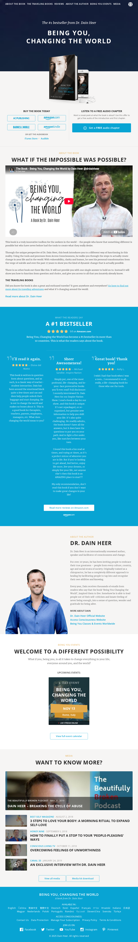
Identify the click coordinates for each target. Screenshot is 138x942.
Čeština (22, 907)
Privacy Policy (89, 920)
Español (74, 907)
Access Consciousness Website (88, 619)
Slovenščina (93, 911)
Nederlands (33, 911)
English (12, 907)
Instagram (91, 929)
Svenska (107, 911)
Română (69, 911)
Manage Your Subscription (65, 920)
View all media (52, 878)
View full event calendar (69, 736)
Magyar (21, 911)
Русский (80, 911)
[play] (16, 865)
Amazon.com (84, 331)
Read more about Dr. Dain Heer (23, 296)
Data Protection (40, 920)
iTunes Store (31, 138)
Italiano (117, 907)
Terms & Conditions (110, 920)
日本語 (126, 907)
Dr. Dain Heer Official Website (87, 615)
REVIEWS (59, 3)
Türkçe (117, 911)
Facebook (30, 929)
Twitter (50, 929)
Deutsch (55, 907)
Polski (45, 911)
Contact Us (23, 920)
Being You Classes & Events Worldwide (92, 623)
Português (57, 911)
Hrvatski (105, 907)
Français (86, 907)
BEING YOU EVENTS (101, 3)
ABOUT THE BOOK (15, 3)
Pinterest (113, 929)
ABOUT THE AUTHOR (77, 3)
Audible (45, 138)
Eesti (65, 907)
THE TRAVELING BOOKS (40, 3)
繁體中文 (44, 907)
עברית (96, 907)
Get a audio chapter (96, 128)
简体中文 (33, 907)
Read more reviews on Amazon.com (69, 507)
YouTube (70, 929)
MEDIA (117, 3)
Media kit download (83, 878)
